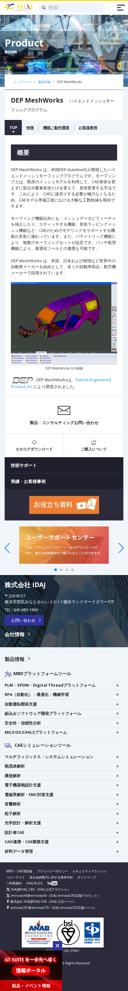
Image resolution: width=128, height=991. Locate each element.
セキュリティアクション (89, 871)
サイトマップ (86, 877)
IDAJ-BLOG (34, 883)
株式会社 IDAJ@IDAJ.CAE (28, 901)
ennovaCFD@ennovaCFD (29, 907)
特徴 (30, 127)
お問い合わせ (23, 620)
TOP (13, 127)
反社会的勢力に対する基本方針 (51, 877)
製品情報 (15, 659)
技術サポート (24, 465)
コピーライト (15, 877)
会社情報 (15, 634)
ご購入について (94, 448)
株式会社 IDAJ (25, 584)
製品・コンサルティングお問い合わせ (64, 422)
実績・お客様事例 (28, 481)
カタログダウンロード (34, 448)
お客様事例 (88, 127)
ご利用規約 (14, 883)
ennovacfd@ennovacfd (28, 895)
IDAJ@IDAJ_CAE (22, 889)
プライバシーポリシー (52, 871)
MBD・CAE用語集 (19, 871)
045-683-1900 (26, 610)
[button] (57, 945)
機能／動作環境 (56, 127)
